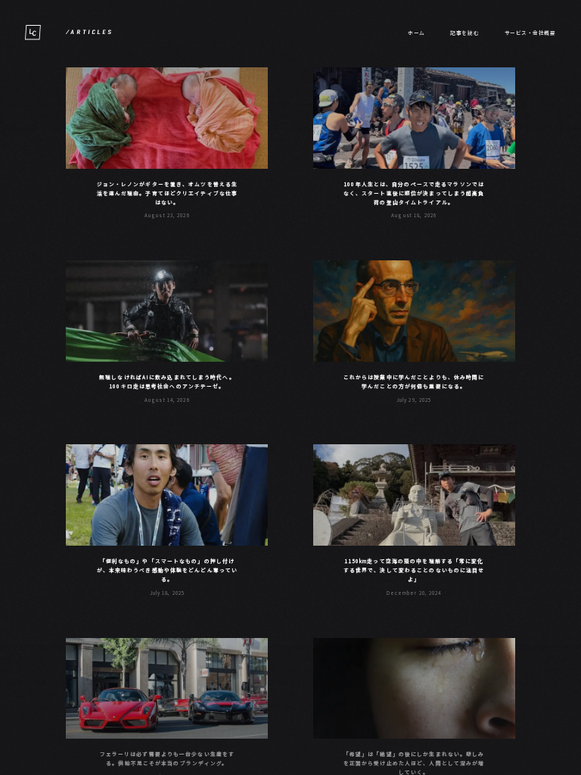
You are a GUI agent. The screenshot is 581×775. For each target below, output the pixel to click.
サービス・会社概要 (530, 32)
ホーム (416, 32)
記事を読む (464, 32)
